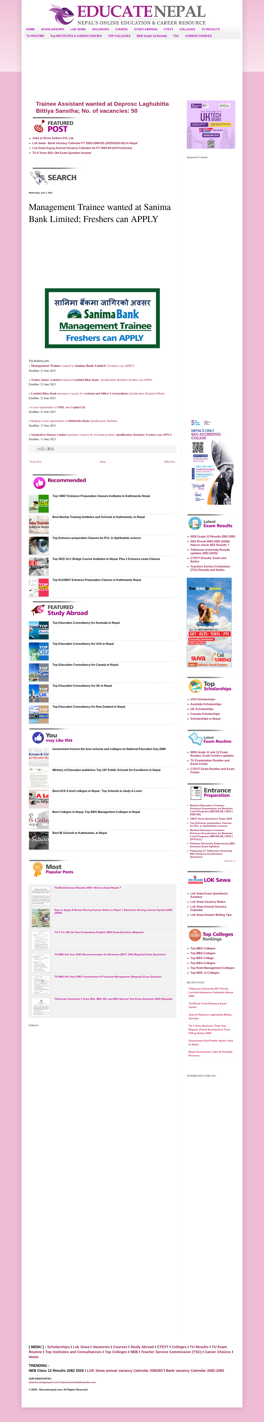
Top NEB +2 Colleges (204, 972)
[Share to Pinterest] (52, 449)
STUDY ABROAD (146, 29)
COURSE (121, 29)
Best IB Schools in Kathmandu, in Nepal (79, 832)
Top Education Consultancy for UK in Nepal (82, 685)
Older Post (169, 461)
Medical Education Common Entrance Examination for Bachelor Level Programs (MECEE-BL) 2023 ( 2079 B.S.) (211, 835)
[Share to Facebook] (49, 449)
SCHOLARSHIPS (52, 29)
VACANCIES (100, 29)
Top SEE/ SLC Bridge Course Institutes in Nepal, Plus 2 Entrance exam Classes (106, 558)
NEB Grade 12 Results (152, 35)
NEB (134, 1352)
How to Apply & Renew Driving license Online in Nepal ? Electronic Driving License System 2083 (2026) (113, 911)
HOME (30, 29)
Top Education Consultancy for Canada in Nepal (85, 664)
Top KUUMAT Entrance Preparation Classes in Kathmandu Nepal (96, 579)
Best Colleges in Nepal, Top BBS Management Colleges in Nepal (96, 811)
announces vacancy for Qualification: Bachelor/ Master (98, 393)
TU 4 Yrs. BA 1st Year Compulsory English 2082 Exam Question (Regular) (98, 932)
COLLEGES (187, 29)
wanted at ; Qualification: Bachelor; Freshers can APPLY (92, 380)
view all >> (229, 860)
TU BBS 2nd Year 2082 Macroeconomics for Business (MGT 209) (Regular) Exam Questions (110, 954)
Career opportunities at (58, 407)
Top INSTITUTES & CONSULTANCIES (76, 35)
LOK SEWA (78, 29)
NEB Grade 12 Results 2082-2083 (212, 536)
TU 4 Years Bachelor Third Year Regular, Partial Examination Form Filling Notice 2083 (209, 1029)
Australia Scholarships (205, 704)
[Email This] (39, 449)
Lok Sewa (81, 1347)
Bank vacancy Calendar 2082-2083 (195, 1371)
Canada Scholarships (205, 713)
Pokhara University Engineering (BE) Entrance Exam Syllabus (212, 845)
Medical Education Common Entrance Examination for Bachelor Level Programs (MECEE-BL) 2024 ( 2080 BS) (211, 810)
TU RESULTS (211, 29)
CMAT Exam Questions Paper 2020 (211, 818)
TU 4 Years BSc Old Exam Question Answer (61, 152)
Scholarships (58, 1347)
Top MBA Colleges (203, 953)
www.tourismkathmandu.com (78, 1382)
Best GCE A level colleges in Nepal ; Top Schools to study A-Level (97, 790)
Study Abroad (142, 1347)
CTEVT (168, 29)
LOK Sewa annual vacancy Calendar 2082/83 (125, 1371)
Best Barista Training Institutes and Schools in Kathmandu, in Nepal (98, 517)
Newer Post (35, 461)
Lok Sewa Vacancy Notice (208, 901)
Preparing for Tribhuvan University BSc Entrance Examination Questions (211, 853)
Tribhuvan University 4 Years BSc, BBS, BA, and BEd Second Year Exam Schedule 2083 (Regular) (113, 998)
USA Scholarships (202, 699)
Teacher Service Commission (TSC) (172, 1352)
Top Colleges (116, 1352)
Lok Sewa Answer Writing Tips (211, 914)
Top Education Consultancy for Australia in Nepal (86, 622)
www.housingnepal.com (44, 1382)
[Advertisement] (132, 70)
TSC (176, 35)
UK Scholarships (202, 709)
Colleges (179, 1347)
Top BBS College (202, 958)
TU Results (199, 1347)
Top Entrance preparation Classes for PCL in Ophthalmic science (96, 538)
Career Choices (218, 1352)
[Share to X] (45, 449)
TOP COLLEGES (119, 35)
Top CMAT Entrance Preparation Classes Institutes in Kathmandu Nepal (101, 496)
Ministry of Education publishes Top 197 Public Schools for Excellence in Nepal (106, 770)
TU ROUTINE (35, 35)
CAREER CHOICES (198, 35)
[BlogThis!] (42, 449)
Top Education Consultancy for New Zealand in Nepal (88, 706)
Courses (120, 1347)
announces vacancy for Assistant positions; (101, 434)
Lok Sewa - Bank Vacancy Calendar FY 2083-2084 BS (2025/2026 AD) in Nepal (84, 143)
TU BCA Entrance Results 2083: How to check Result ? (87, 887)
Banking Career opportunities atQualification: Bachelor (74, 421)
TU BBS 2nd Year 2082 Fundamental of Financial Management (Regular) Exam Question (108, 976)
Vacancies (101, 1347)
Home (103, 461)
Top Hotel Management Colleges (212, 967)
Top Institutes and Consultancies (73, 1352)
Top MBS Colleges (203, 948)
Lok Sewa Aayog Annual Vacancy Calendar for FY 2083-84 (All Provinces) (82, 148)
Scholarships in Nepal (205, 718)
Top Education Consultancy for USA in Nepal (83, 643)
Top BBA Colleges (202, 963)
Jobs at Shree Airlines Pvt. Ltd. (53, 138)
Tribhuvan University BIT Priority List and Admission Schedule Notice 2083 (211, 992)
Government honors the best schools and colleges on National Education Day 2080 (109, 749)
